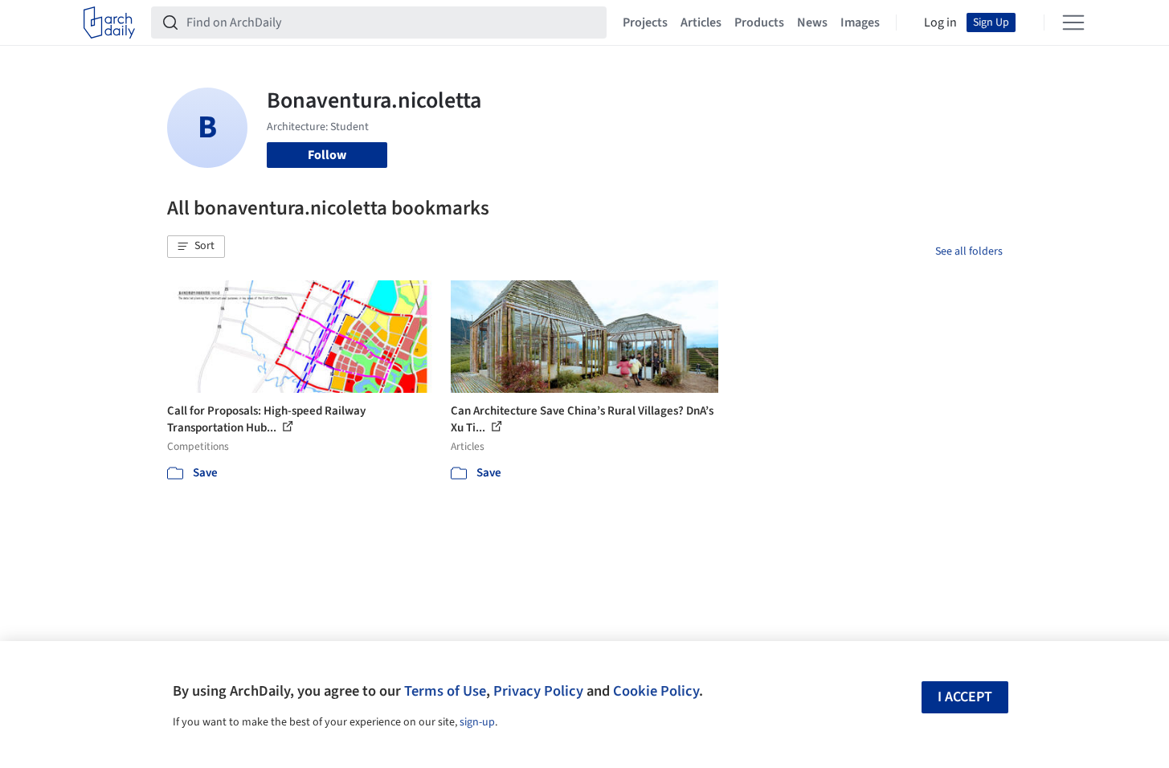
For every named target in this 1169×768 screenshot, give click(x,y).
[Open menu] (1073, 22)
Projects (645, 22)
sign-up (477, 722)
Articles (701, 22)
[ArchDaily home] (109, 22)
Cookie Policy (656, 690)
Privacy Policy (538, 690)
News (812, 22)
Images (860, 22)
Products (759, 22)
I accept (965, 697)
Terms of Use (445, 690)
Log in (940, 22)
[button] (196, 246)
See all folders (969, 251)
